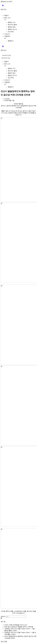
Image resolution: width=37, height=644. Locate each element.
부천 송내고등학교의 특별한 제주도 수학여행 (18, 627)
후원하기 (11, 41)
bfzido (8, 99)
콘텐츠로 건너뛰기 (7, 1)
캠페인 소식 (11, 22)
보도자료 (11, 31)
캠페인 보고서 (12, 29)
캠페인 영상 (11, 27)
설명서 (6, 15)
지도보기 (7, 34)
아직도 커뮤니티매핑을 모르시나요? (15, 625)
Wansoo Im (14, 111)
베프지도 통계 (12, 24)
